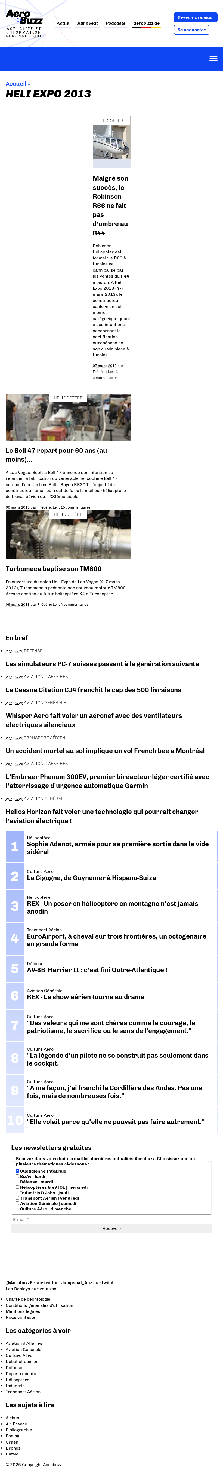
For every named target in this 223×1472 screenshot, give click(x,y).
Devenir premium (196, 17)
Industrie (15, 1385)
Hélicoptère (111, 120)
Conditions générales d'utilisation (39, 1305)
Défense (33, 650)
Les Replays (18, 1288)
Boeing (12, 1435)
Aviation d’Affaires (24, 1343)
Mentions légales (23, 1311)
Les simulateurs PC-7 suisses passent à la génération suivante (102, 664)
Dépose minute (21, 1373)
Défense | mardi (36, 1181)
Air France (16, 1424)
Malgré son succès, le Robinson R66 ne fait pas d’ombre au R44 (110, 205)
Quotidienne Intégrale (42, 1171)
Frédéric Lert (104, 371)
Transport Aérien (44, 737)
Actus (63, 23)
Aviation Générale (45, 702)
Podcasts (116, 23)
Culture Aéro (19, 1355)
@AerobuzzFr (20, 1282)
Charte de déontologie (28, 1299)
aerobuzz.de (147, 23)
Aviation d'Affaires (46, 676)
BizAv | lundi (32, 1176)
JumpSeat (87, 23)
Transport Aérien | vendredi (49, 1198)
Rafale (12, 1454)
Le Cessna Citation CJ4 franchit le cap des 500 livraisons (93, 690)
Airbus (12, 1417)
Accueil (16, 83)
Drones (13, 1448)
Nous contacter (22, 1317)
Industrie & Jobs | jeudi (44, 1192)
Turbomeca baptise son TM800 (54, 569)
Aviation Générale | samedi (47, 1203)
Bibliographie (19, 1429)
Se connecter (192, 29)
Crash (12, 1442)
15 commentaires (76, 507)
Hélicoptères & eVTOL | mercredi (53, 1187)
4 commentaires (74, 604)
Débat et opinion (22, 1361)
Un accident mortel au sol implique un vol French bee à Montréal (105, 751)
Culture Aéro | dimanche (45, 1209)
